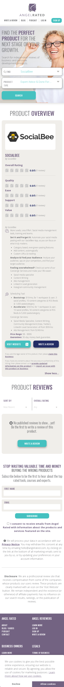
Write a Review (10, 20)
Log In (43, 20)
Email (7, 502)
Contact (6, 634)
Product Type (8, 83)
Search (19, 95)
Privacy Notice (11, 544)
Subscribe (32, 516)
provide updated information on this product (26, 364)
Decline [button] (16, 684)
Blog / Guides (8, 628)
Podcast (33, 20)
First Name (9, 488)
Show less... (52, 373)
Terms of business (40, 652)
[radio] (7, 170)
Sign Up (56, 20)
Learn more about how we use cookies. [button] (30, 674)
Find (8, 71)
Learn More (37, 625)
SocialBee (12, 155)
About (5, 625)
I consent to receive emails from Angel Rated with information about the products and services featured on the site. (32, 527)
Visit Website (14, 344)
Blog (23, 20)
